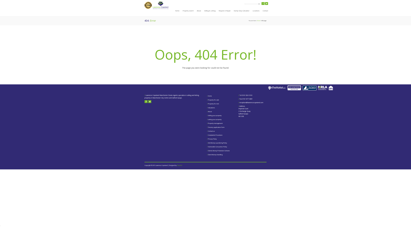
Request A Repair (225, 11)
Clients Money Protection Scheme (219, 151)
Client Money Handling (215, 155)
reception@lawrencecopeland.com (251, 102)
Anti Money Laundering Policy (217, 143)
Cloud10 (179, 165)
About (199, 11)
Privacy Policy (212, 139)
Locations (256, 11)
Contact (265, 11)
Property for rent (213, 104)
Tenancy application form (216, 127)
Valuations (211, 108)
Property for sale (213, 100)
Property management (215, 123)
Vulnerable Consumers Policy (217, 147)
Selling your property (215, 115)
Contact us (211, 131)
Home (177, 11)
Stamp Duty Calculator (241, 11)
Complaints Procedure (215, 135)
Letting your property (215, 119)
